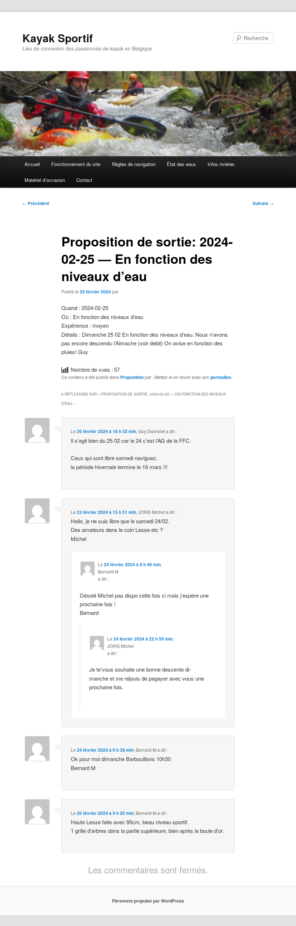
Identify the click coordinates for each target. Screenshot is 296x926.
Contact (84, 179)
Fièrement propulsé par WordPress (148, 900)
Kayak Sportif (57, 37)
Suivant (263, 203)
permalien (220, 377)
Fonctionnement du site (75, 164)
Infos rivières (221, 164)
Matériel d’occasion (45, 179)
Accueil (32, 164)
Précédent (35, 203)
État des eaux (181, 164)
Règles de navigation (134, 164)
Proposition (132, 377)
